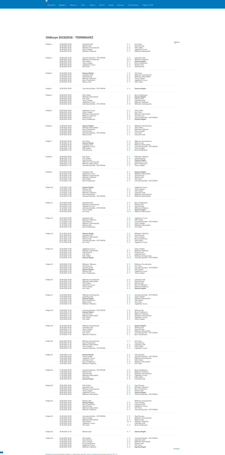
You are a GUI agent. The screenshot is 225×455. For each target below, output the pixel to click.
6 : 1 (128, 63)
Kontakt (111, 5)
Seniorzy (62, 5)
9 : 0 (128, 389)
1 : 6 (128, 88)
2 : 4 (128, 78)
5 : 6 (128, 177)
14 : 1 (129, 211)
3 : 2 (128, 242)
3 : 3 (128, 65)
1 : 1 (128, 46)
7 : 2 (128, 287)
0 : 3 (128, 237)
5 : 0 (128, 77)
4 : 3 (128, 300)
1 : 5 (128, 73)
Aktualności (51, 5)
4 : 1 (128, 82)
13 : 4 (129, 421)
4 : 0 (128, 312)
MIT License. (87, 454)
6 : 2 (128, 288)
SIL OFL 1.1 (113, 454)
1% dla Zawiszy (133, 5)
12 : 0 (129, 258)
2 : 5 (128, 61)
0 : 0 (128, 116)
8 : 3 (128, 126)
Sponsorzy (120, 5)
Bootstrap (48, 454)
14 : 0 (129, 59)
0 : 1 (128, 102)
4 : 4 (128, 302)
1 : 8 (128, 179)
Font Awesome (95, 454)
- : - (128, 187)
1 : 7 (128, 133)
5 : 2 (128, 49)
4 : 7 (128, 112)
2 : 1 (128, 44)
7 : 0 (128, 175)
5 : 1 (128, 333)
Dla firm (102, 5)
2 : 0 (128, 174)
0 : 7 (128, 172)
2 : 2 (128, 110)
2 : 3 (128, 58)
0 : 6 (128, 227)
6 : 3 (128, 329)
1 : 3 (128, 95)
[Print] (176, 42)
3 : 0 (128, 66)
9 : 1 (128, 319)
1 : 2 (128, 51)
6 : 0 (128, 387)
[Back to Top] (1, 452)
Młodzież (73, 5)
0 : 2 (128, 373)
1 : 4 (128, 193)
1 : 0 (128, 235)
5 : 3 (128, 379)
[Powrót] (176, 449)
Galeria (92, 5)
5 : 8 (128, 104)
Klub (83, 5)
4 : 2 (128, 240)
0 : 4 (128, 97)
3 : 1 (128, 114)
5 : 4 (128, 48)
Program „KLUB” (147, 5)
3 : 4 (128, 143)
